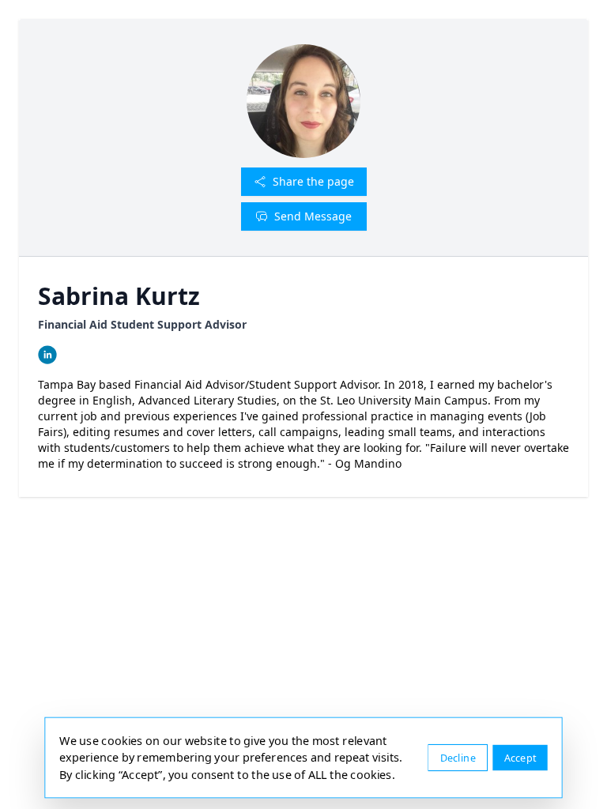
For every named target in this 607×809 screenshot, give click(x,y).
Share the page (313, 181)
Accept (520, 757)
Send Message (313, 216)
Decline (458, 757)
